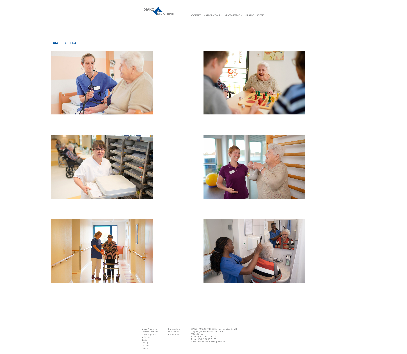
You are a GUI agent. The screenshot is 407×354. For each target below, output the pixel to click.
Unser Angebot (232, 15)
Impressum (173, 332)
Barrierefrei (173, 334)
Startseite (196, 15)
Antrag (144, 343)
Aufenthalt (146, 337)
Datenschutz (174, 329)
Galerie (260, 15)
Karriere (249, 15)
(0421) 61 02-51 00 (207, 336)
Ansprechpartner (149, 332)
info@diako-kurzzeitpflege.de (211, 342)
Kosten (144, 340)
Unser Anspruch (212, 15)
